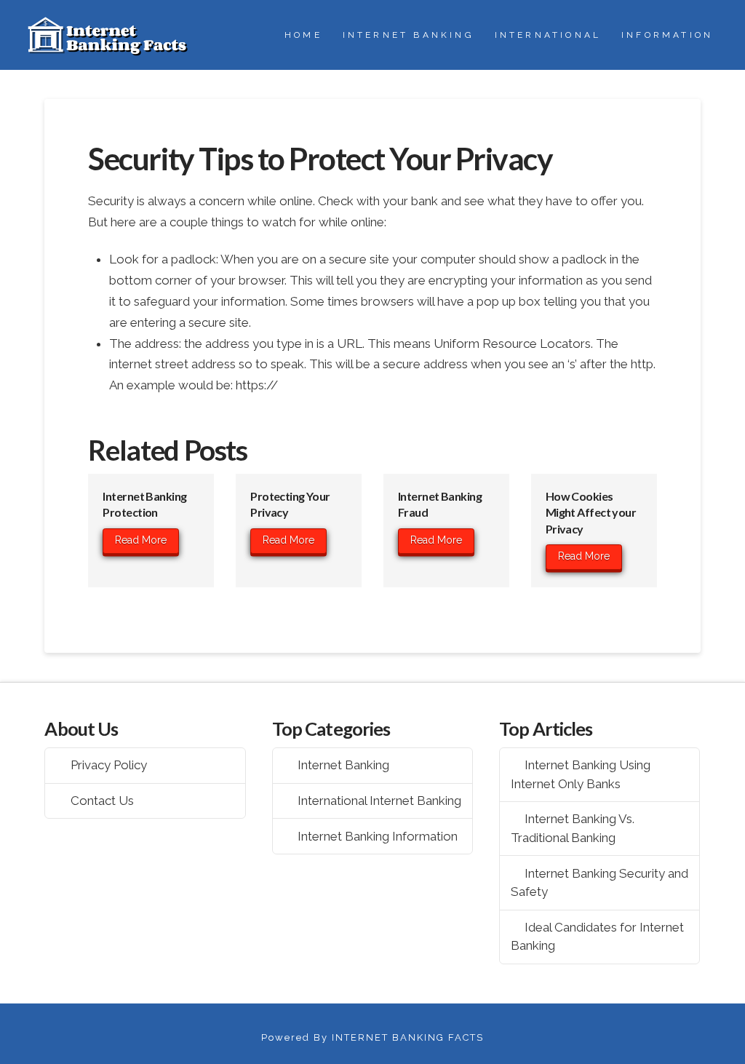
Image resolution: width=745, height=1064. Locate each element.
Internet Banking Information (378, 836)
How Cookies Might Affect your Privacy (591, 512)
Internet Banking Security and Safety (600, 883)
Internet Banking (343, 765)
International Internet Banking (379, 800)
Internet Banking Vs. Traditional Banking (573, 828)
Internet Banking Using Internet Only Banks (581, 774)
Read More (141, 540)
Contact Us (102, 800)
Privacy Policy (109, 765)
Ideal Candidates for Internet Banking (598, 936)
